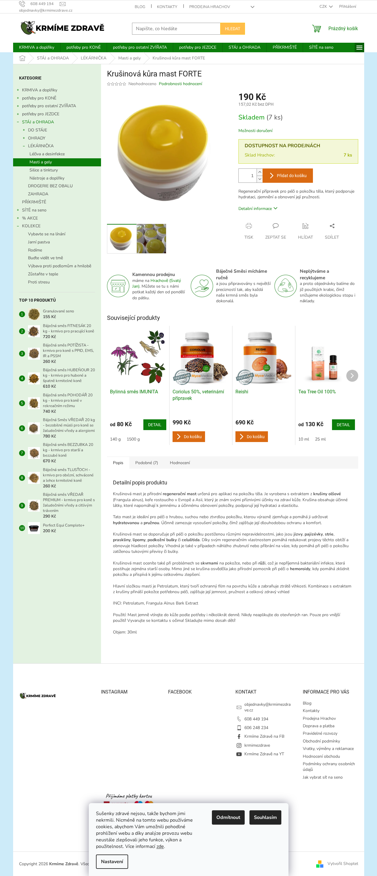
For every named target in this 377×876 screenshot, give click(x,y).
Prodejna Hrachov (209, 7)
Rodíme (35, 250)
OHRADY (36, 138)
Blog (140, 7)
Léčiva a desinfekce (47, 154)
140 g (115, 439)
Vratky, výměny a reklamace (328, 748)
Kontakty (167, 7)
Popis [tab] (118, 463)
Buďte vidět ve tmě (45, 258)
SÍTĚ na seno (34, 210)
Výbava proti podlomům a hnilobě (59, 266)
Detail (155, 424)
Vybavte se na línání (46, 234)
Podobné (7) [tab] (146, 463)
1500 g (133, 439)
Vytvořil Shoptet (343, 863)
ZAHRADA (38, 194)
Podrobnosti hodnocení (180, 84)
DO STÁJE (37, 130)
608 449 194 (256, 719)
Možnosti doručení (255, 131)
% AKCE (30, 218)
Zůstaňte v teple (43, 274)
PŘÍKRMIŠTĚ (34, 202)
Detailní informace (255, 208)
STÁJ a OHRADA (38, 122)
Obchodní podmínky (321, 741)
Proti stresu (39, 282)
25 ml (320, 439)
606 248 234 (256, 728)
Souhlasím (265, 817)
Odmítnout (228, 817)
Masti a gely (41, 162)
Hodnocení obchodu (321, 756)
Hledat (232, 28)
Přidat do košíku (292, 175)
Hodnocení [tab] (180, 463)
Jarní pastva (39, 242)
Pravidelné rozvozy (320, 733)
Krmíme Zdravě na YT (264, 754)
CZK (323, 6)
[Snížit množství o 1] (260, 179)
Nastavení (112, 861)
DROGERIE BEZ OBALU (50, 186)
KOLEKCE (31, 226)
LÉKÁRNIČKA (41, 146)
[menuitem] (36, 47)
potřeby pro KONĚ (39, 98)
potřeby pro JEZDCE (40, 114)
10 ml (303, 439)
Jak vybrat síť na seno (323, 777)
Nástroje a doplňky (47, 178)
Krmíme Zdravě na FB (264, 736)
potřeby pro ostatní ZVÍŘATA (49, 106)
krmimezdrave (257, 745)
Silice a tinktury (44, 170)
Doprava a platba (318, 726)
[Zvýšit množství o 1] (260, 172)
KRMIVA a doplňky (39, 90)
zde (160, 846)
